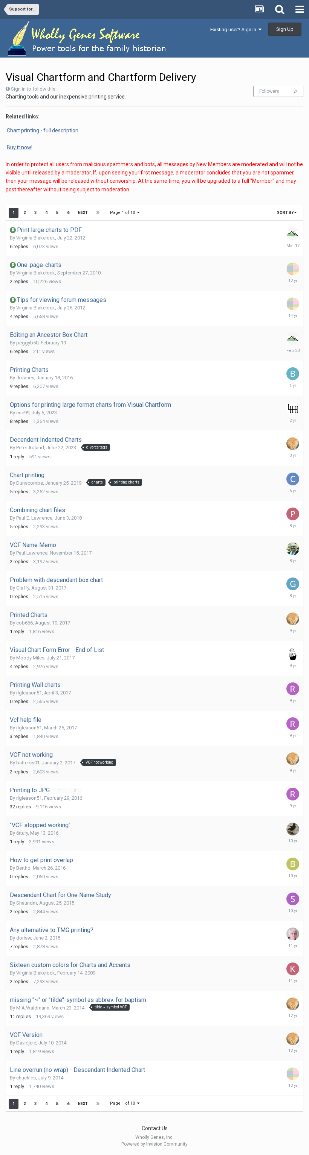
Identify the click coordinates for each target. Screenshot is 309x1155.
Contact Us (155, 1128)
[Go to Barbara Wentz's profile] (292, 373)
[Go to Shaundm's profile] (292, 899)
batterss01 (28, 762)
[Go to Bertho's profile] (292, 864)
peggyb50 (27, 343)
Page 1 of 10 (123, 212)
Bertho (23, 868)
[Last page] (98, 213)
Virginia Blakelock (35, 238)
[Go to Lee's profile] (292, 408)
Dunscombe (29, 483)
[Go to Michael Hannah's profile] (292, 653)
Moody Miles (30, 658)
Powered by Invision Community (154, 1144)
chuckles (26, 1078)
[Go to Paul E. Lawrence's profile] (292, 514)
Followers (269, 91)
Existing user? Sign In (234, 29)
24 (296, 91)
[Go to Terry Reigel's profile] (292, 233)
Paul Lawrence (31, 553)
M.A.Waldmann (32, 1008)
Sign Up (285, 29)
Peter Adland (30, 447)
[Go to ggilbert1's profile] (292, 934)
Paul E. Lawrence (34, 518)
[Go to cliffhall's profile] (292, 479)
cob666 (24, 623)
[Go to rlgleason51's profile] (292, 688)
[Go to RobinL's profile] (292, 829)
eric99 (22, 412)
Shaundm (26, 903)
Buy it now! (19, 147)
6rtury (22, 833)
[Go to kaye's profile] (292, 968)
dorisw (23, 938)
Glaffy (22, 588)
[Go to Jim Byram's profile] (292, 443)
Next (83, 213)
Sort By (285, 213)
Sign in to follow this (33, 89)
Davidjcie (26, 1043)
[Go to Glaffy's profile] (292, 584)
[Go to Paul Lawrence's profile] (292, 549)
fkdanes (25, 377)
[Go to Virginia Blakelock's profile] (292, 268)
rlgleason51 (29, 693)
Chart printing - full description (42, 130)
